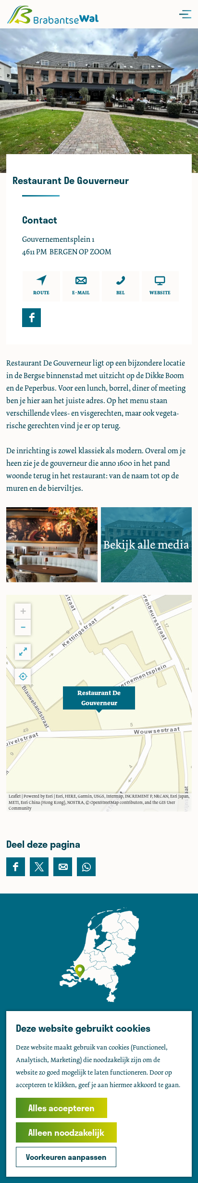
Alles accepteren (61, 1108)
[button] (99, 703)
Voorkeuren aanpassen (66, 1157)
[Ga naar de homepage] (52, 14)
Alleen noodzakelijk (66, 1132)
